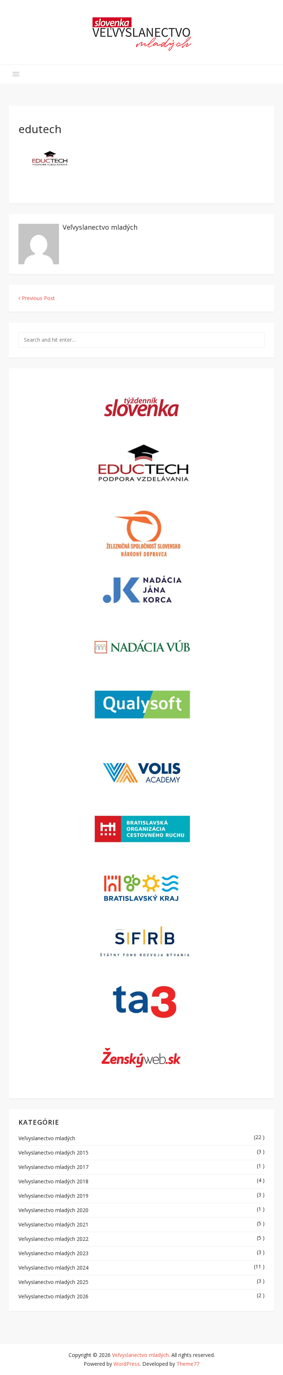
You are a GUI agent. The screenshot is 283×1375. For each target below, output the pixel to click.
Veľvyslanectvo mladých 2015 (53, 1152)
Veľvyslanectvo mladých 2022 (53, 1238)
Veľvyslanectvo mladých (100, 227)
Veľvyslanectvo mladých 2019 (53, 1195)
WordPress (126, 1363)
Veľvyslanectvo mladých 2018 (53, 1181)
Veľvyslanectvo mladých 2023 (53, 1253)
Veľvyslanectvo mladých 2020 (53, 1210)
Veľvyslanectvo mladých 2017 (53, 1166)
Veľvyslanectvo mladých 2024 (53, 1267)
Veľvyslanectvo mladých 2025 (53, 1281)
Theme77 (188, 1363)
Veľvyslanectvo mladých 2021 (53, 1224)
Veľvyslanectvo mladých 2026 (53, 1296)
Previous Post (37, 298)
